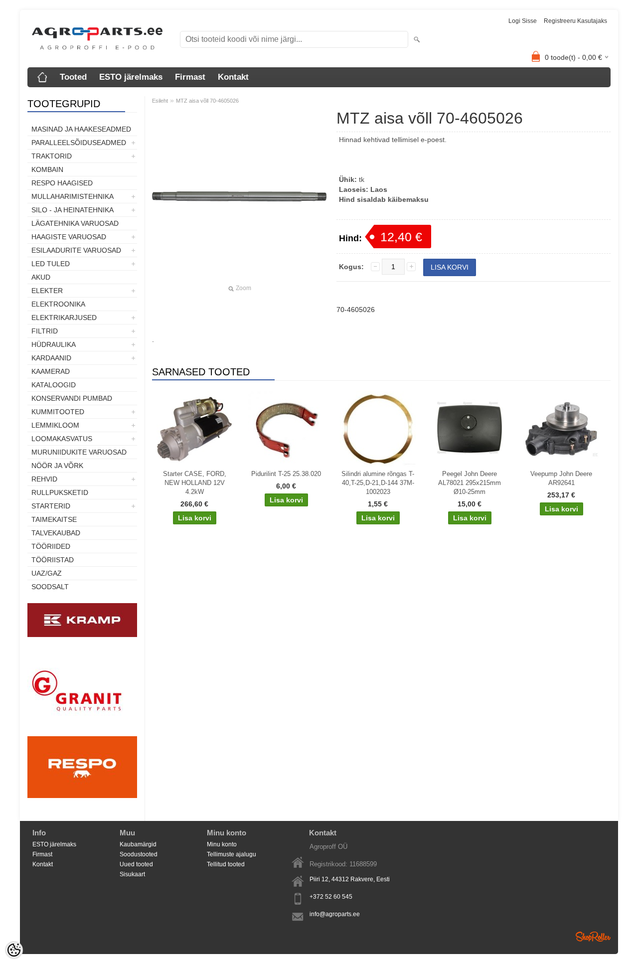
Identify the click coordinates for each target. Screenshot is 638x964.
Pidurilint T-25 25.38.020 (286, 474)
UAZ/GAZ (46, 573)
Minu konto (222, 844)
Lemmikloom (55, 425)
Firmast (190, 77)
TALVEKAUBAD (55, 533)
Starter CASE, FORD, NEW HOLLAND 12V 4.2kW (194, 482)
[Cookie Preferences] (14, 950)
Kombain (47, 169)
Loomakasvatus (61, 439)
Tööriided (50, 546)
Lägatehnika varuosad (75, 223)
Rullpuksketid (59, 492)
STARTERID (50, 506)
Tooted (73, 77)
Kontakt (233, 77)
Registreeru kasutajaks (575, 20)
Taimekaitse (54, 519)
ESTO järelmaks (130, 77)
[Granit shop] (82, 731)
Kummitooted (57, 412)
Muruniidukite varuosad (79, 452)
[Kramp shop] (82, 635)
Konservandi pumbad (71, 398)
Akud (40, 277)
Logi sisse (522, 20)
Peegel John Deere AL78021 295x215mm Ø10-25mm (469, 482)
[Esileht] (42, 77)
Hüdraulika (53, 344)
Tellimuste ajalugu (231, 854)
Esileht (160, 101)
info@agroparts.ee (335, 914)
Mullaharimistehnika (72, 196)
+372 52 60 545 (331, 896)
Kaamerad (50, 371)
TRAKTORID (51, 156)
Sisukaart (132, 874)
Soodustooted (139, 854)
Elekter (47, 291)
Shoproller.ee (593, 937)
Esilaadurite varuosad (76, 250)
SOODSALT (50, 587)
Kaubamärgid (138, 844)
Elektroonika (58, 304)
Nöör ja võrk (57, 466)
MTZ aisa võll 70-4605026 (207, 101)
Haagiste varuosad (68, 237)
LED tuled (50, 264)
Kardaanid (51, 358)
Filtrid (44, 331)
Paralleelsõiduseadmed (78, 143)
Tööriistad (52, 560)
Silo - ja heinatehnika (72, 210)
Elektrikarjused (64, 317)
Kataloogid (53, 385)
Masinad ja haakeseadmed (81, 129)
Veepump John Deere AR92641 (561, 478)
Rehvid (44, 479)
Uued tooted (136, 864)
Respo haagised (62, 183)
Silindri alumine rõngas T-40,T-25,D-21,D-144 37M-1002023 (377, 482)
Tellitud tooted (226, 864)
